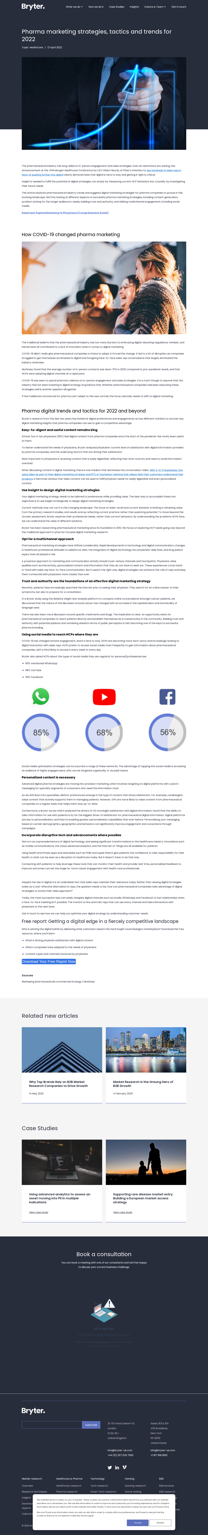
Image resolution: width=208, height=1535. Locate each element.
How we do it (96, 7)
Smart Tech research (103, 1491)
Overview (27, 1486)
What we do (73, 7)
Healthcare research (68, 1486)
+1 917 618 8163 (159, 1455)
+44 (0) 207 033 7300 (120, 1455)
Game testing (133, 1491)
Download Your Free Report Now (48, 961)
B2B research (167, 1491)
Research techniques (34, 1491)
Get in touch (178, 7)
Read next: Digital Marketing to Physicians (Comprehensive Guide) (65, 213)
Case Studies (116, 7)
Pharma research (66, 1491)
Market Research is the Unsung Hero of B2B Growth (143, 1084)
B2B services (166, 1486)
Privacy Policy (162, 1506)
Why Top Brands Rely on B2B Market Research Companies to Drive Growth (58, 1084)
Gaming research (135, 1486)
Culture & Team (153, 7)
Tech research (99, 1486)
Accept (137, 1522)
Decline (160, 1522)
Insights (134, 7)
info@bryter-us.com (163, 1450)
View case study (38, 1212)
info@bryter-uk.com (120, 1450)
